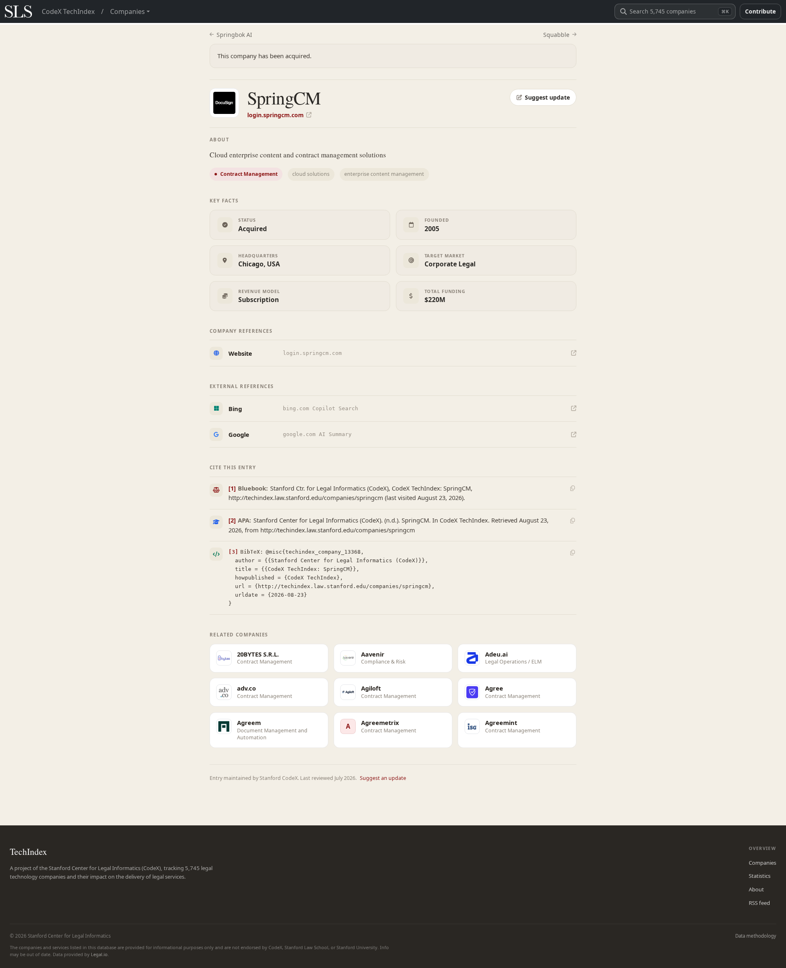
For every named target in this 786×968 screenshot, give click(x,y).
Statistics (759, 875)
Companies (762, 862)
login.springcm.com (275, 115)
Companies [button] (127, 11)
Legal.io (99, 954)
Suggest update (547, 97)
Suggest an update (383, 778)
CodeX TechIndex (68, 11)
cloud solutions (311, 173)
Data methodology (755, 936)
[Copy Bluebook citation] (572, 488)
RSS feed (759, 903)
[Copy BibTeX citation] (572, 553)
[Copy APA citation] (572, 520)
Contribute (760, 11)
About (756, 889)
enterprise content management (384, 173)
